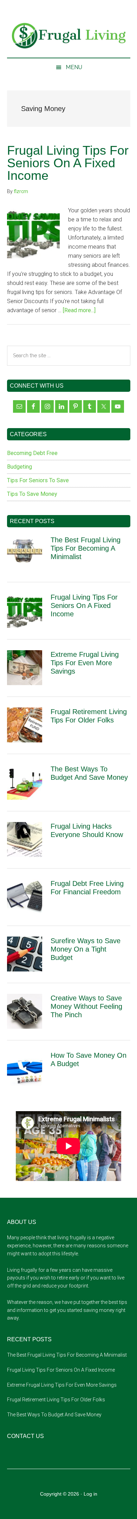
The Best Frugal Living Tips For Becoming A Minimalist (85, 548)
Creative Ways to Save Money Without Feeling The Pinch (86, 1006)
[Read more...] (79, 310)
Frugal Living (68, 36)
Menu (74, 67)
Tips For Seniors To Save (38, 480)
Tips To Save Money (32, 494)
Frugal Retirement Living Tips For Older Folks (56, 1399)
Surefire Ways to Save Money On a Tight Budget (85, 949)
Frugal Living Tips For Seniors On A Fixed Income (68, 163)
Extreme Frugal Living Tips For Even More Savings (85, 663)
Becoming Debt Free (32, 453)
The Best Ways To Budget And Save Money (54, 1414)
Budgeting (19, 466)
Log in (90, 1494)
